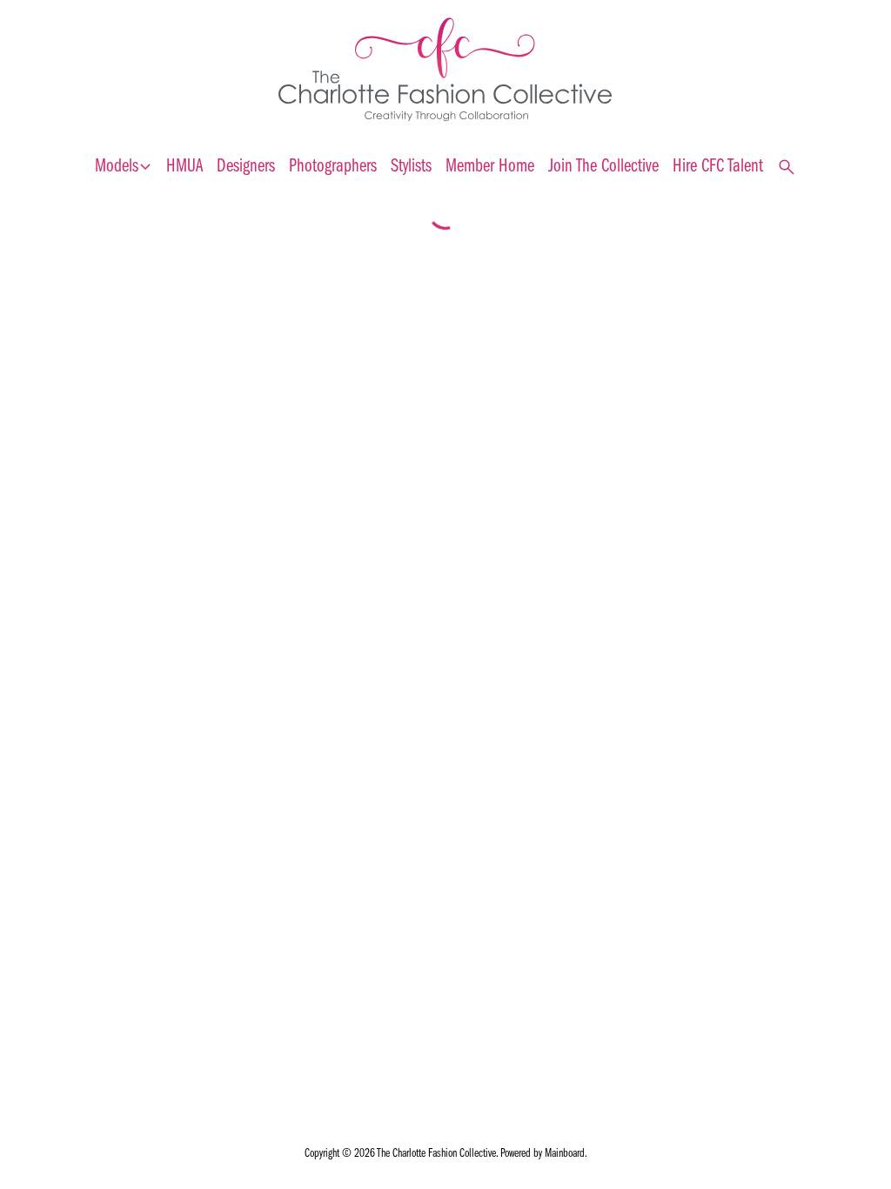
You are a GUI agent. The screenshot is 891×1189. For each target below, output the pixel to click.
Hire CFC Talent (718, 166)
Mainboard (565, 1154)
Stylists (411, 166)
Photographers (333, 166)
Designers (246, 166)
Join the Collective (603, 166)
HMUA (184, 166)
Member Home (490, 166)
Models (123, 167)
